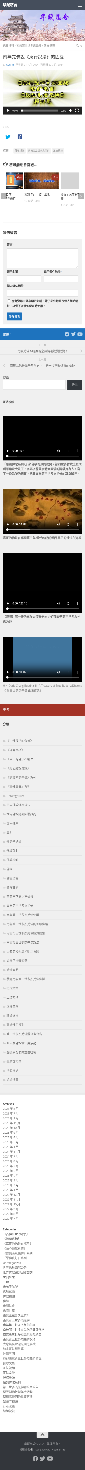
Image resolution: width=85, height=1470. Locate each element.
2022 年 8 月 (11, 1214)
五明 (9, 832)
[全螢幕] (77, 111)
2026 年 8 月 (11, 1109)
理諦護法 (12, 1016)
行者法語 (12, 1070)
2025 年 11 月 (11, 1123)
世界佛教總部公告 (18, 805)
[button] (42, 92)
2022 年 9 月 (11, 1209)
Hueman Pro (58, 1449)
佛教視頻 (8, 45)
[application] (42, 92)
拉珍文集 (12, 988)
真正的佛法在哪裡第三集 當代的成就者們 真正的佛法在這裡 (42, 538)
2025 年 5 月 (11, 1142)
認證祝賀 (12, 1080)
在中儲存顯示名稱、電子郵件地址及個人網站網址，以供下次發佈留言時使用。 (42, 303)
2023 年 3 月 (11, 1180)
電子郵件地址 (53, 271)
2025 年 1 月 (11, 1147)
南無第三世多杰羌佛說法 (23, 942)
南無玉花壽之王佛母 (20, 896)
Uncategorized (16, 796)
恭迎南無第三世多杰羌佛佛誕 (26, 979)
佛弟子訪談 (14, 841)
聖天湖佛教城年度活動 (21, 1043)
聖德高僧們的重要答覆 (21, 1052)
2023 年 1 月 (11, 1190)
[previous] (4, 196)
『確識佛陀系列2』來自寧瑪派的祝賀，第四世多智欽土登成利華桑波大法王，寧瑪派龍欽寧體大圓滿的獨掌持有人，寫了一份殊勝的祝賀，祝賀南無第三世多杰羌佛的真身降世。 (42, 469)
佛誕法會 (12, 878)
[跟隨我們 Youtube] (79, 334)
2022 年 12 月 (11, 1195)
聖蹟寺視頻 (14, 1061)
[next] (81, 196)
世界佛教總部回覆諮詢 (21, 814)
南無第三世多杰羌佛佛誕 (23, 915)
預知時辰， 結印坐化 (37, 194)
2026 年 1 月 (11, 1118)
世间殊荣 (12, 823)
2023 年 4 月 (11, 1175)
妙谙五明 (12, 970)
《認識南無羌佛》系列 (21, 777)
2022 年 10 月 (11, 1204)
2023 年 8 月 (11, 1161)
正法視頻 (49, 45)
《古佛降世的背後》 (20, 741)
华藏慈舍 (10, 5)
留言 (10, 244)
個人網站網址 (15, 286)
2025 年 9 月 (11, 1132)
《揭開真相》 (15, 750)
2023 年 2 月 (11, 1185)
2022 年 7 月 (11, 1218)
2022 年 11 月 (11, 1199)
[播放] (8, 111)
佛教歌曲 (12, 851)
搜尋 (6, 378)
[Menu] (80, 5)
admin (10, 64)
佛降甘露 (12, 887)
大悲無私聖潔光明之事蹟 (23, 951)
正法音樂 (12, 1006)
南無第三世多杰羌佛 (28, 45)
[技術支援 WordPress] (31, 1449)
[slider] (39, 111)
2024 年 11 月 (11, 1152)
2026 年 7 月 (11, 1113)
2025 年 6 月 (11, 1137)
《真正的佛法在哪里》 (21, 759)
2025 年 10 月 (11, 1128)
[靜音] (71, 111)
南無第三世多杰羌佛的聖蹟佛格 (27, 924)
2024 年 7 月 (11, 1156)
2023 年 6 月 (11, 1171)
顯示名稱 (13, 271)
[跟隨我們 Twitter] (73, 334)
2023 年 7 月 (11, 1166)
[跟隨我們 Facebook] (67, 334)
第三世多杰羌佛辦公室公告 (24, 1034)
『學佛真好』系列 (18, 786)
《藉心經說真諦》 (18, 768)
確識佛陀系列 (15, 1025)
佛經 (9, 869)
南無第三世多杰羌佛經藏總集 (26, 933)
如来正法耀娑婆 (17, 961)
